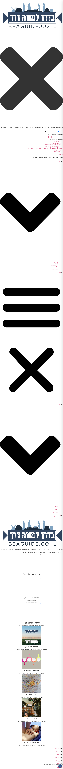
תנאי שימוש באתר (54, 268)
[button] (31, 79)
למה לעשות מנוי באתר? (56, 160)
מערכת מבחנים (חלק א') (31, 574)
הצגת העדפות (46, 148)
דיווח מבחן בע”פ (57, 274)
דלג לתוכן (61, 154)
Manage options (57, 141)
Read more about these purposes (53, 146)
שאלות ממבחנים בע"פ (32, 623)
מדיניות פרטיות (57, 150)
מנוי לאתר (56, 262)
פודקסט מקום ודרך (31, 647)
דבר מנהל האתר (54, 265)
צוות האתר (56, 266)
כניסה (59, 272)
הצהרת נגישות (55, 269)
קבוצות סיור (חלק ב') (31, 598)
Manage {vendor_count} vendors (53, 144)
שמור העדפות (38, 148)
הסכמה (60, 148)
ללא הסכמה (53, 148)
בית (60, 161)
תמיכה (56, 263)
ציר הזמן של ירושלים (31, 671)
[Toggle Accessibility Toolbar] (60, 766)
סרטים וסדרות (31, 719)
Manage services (57, 143)
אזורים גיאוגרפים (31, 695)
